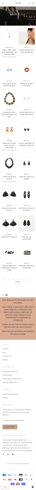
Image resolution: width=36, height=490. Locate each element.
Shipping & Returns (10, 371)
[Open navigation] (3, 3)
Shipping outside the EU (12, 379)
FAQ (4, 352)
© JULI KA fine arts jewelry (18, 463)
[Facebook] (3, 454)
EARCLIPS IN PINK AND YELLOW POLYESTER (9, 145)
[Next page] (20, 284)
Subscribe (9, 427)
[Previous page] (4, 279)
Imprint (5, 349)
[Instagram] (8, 454)
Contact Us (6, 356)
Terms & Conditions (10, 394)
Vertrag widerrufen (9, 382)
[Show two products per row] (6, 295)
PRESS (5, 360)
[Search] (30, 3)
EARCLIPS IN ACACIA (9, 237)
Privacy (5, 398)
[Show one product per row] (3, 295)
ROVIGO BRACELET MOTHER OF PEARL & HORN (9, 268)
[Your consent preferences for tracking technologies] (32, 486)
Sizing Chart (7, 375)
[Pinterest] (13, 454)
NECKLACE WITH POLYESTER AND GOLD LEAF (9, 114)
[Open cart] (33, 3)
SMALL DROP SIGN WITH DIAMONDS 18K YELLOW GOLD (9, 52)
